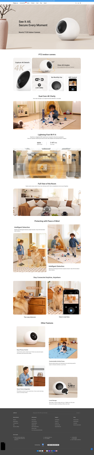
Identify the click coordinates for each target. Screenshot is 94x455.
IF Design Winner (15, 423)
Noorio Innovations (45, 452)
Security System (75, 421)
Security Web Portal (58, 426)
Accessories (75, 423)
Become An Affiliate (16, 426)
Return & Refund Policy (35, 426)
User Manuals (57, 419)
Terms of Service (34, 421)
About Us (14, 419)
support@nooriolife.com (48, 437)
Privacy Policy (34, 419)
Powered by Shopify (51, 452)
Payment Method (34, 423)
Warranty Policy (34, 428)
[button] (76, 3)
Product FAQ (57, 423)
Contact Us (56, 421)
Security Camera (75, 419)
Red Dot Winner (15, 421)
